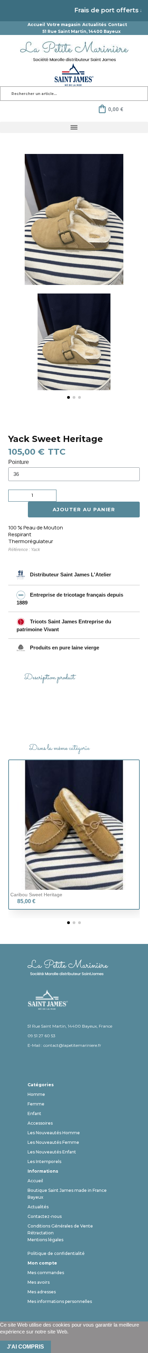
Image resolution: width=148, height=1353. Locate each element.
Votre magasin (64, 24)
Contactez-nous (45, 1216)
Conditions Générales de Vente (60, 1226)
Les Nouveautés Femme (53, 1142)
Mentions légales (45, 1239)
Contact (117, 24)
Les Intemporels (44, 1161)
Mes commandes (46, 1272)
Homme (36, 1094)
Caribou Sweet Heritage (36, 894)
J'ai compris (25, 1347)
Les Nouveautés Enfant (52, 1151)
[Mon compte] (37, 109)
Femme (36, 1103)
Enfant (34, 1113)
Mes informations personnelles (60, 1301)
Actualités (94, 24)
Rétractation (41, 1232)
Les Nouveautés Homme (54, 1132)
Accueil (36, 24)
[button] (31, 347)
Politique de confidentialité (56, 1253)
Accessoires (40, 1123)
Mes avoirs (39, 1282)
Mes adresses (42, 1291)
